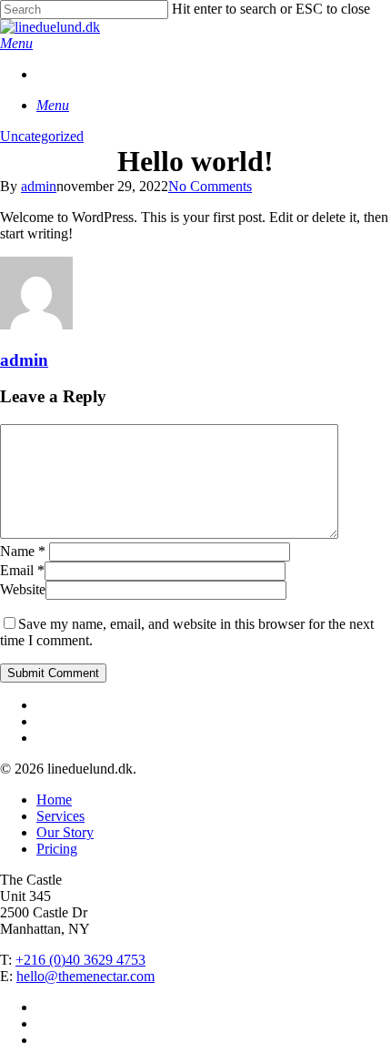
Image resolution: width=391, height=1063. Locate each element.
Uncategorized (42, 136)
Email (22, 570)
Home (54, 799)
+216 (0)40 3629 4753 (80, 959)
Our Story (65, 832)
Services (60, 816)
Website (22, 589)
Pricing (56, 848)
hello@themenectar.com (85, 976)
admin (38, 186)
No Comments (210, 186)
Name (22, 551)
